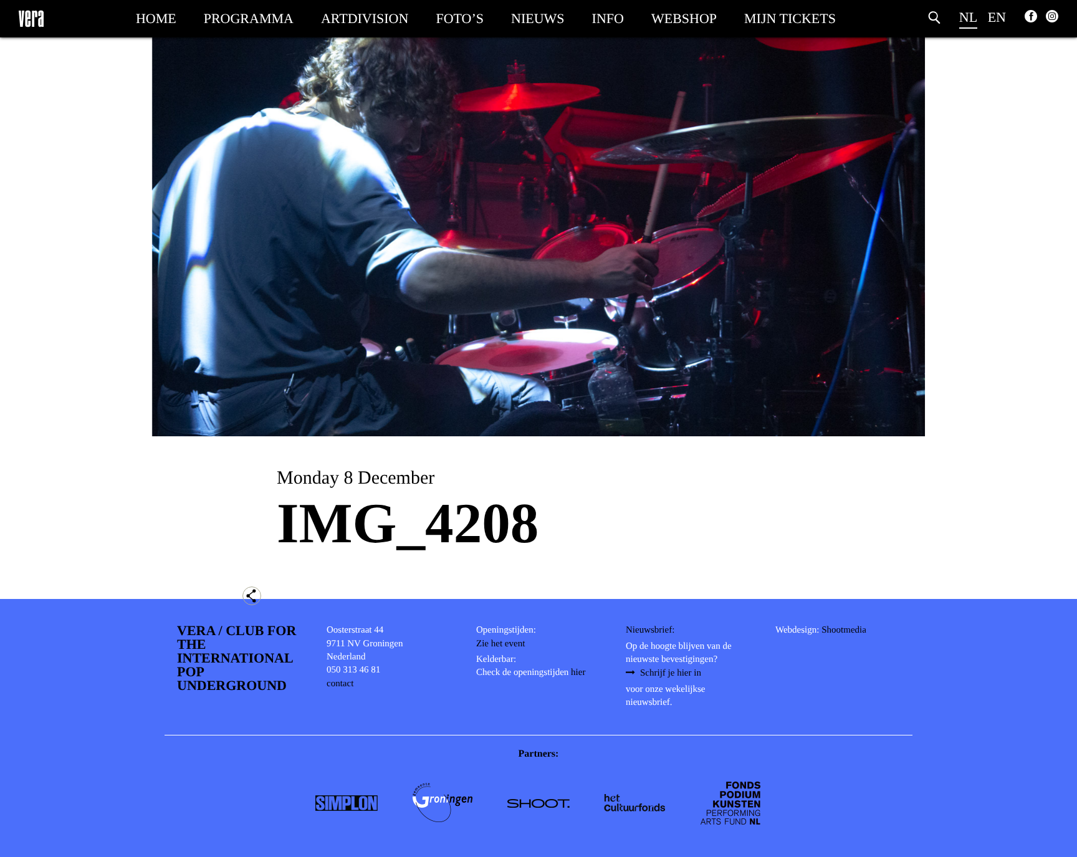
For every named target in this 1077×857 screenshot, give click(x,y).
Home (156, 18)
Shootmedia (843, 630)
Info (608, 18)
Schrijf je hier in (670, 673)
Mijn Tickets (790, 18)
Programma (249, 18)
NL (968, 17)
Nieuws (538, 18)
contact (340, 684)
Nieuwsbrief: (650, 630)
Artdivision (364, 18)
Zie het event (500, 644)
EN (997, 17)
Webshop (684, 18)
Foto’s (460, 18)
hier (578, 672)
